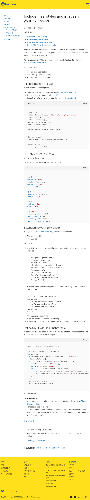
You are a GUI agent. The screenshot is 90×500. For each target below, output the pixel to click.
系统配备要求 (5, 468)
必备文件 (7, 24)
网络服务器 (9, 33)
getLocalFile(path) (68, 92)
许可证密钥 (49, 484)
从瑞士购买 (27, 465)
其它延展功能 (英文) (13, 36)
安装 (5, 15)
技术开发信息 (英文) (10, 27)
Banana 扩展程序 (12, 30)
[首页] (8, 4)
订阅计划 (7, 18)
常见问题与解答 (51, 481)
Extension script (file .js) (37, 37)
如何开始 (7, 21)
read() (55, 95)
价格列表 (27, 474)
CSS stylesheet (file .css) (37, 39)
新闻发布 (72, 477)
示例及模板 (4, 471)
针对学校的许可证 (29, 471)
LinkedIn (55, 448)
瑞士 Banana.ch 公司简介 (77, 471)
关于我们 (72, 465)
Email (62, 448)
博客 (70, 468)
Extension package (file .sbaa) (39, 42)
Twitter (38, 448)
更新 (25, 477)
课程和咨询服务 (51, 487)
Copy (85, 103)
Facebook (46, 448)
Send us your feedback (35, 440)
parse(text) (71, 98)
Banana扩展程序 (6, 474)
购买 (25, 468)
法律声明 (72, 474)
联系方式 (72, 480)
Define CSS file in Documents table (41, 45)
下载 (2, 465)
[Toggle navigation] (87, 4)
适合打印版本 (29, 421)
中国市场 (7, 39)
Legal (3, 497)
